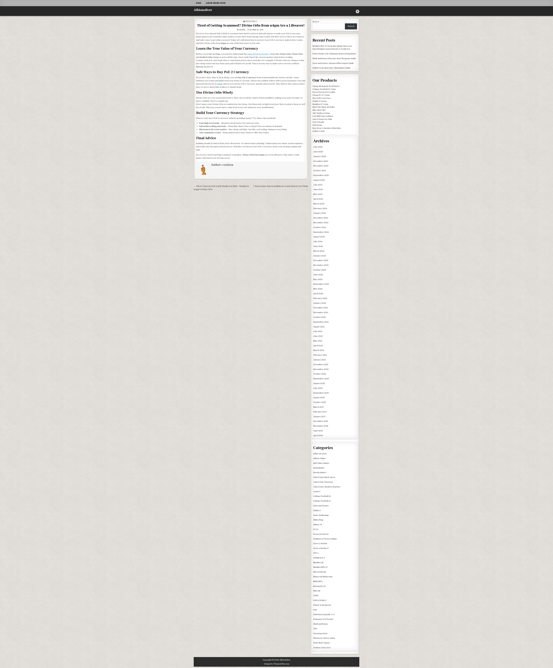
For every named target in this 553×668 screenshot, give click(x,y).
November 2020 (321, 369)
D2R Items (317, 125)
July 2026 (317, 147)
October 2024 (319, 227)
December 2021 (320, 308)
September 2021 (321, 322)
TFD (315, 629)
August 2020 (319, 383)
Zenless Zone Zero (322, 648)
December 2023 (320, 260)
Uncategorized (320, 633)
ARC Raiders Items (321, 113)
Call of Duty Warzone (323, 482)
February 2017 (320, 412)
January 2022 (319, 303)
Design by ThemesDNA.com (276, 664)
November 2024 (320, 223)
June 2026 (318, 152)
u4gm (219, 84)
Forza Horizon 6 (320, 534)
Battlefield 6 (318, 468)
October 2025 (319, 170)
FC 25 (315, 529)
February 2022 (320, 298)
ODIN (315, 595)
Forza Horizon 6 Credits (324, 92)
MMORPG (317, 581)
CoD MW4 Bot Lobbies (323, 116)
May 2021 (317, 341)
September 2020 (321, 379)
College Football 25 (322, 496)
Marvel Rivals (319, 572)
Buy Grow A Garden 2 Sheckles (327, 128)
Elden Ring (318, 520)
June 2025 (318, 189)
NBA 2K (316, 591)
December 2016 (320, 421)
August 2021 (319, 327)
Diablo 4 (317, 510)
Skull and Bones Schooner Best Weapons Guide (334, 58)
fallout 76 (317, 524)
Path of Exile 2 (251, 21)
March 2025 (318, 204)
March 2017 (318, 407)
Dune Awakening (321, 515)
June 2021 (318, 336)
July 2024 (317, 241)
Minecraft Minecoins (323, 577)
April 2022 (318, 293)
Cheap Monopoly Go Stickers (326, 86)
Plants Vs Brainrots (322, 605)
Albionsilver (203, 10)
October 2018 (319, 402)
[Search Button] (357, 11)
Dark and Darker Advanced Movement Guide (333, 63)
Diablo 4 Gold (318, 131)
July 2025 (317, 185)
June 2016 (318, 431)
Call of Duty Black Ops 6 (324, 477)
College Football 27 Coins (324, 89)
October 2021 (319, 317)
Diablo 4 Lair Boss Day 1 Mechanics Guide (331, 68)
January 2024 (319, 256)
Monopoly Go (319, 586)
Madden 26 (318, 562)
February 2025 (320, 208)
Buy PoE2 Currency (322, 98)
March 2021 (318, 350)
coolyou (242, 30)
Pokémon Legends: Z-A (324, 614)
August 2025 (319, 180)
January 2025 (319, 213)
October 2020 (319, 374)
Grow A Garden (320, 543)
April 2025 (318, 199)
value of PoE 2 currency (258, 54)
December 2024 (320, 218)
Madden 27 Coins (320, 104)
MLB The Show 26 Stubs (324, 107)
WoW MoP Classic (321, 643)
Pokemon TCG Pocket (323, 619)
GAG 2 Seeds (318, 122)
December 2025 (320, 161)
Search (316, 22)
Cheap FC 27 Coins (321, 95)
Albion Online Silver (216, 3)
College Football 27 (322, 501)
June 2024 (318, 246)
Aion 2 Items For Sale (322, 119)
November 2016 (320, 426)
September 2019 (321, 393)
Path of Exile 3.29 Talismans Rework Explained (334, 54)
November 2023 (320, 265)
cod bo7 (316, 491)
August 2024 (319, 237)
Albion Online (319, 458)
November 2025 (320, 166)
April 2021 (318, 346)
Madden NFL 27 (320, 567)
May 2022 (317, 289)
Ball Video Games (321, 463)
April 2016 (318, 435)
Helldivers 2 (319, 558)
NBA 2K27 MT (319, 110)
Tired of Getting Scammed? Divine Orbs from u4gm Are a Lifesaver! (251, 25)
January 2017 (319, 416)
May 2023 (317, 279)
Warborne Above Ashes (324, 638)
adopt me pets (319, 454)
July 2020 (318, 388)
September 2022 (321, 284)
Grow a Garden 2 (320, 548)
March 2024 (318, 251)
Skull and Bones (320, 624)
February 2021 (320, 355)
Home (198, 3)
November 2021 (320, 312)
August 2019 (319, 397)
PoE (315, 610)
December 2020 (320, 364)
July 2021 (317, 331)
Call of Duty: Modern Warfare (326, 487)
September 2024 (321, 232)
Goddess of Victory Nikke (325, 539)
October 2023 (319, 270)
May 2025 (317, 194)
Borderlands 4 (319, 472)
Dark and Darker (321, 506)
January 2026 (319, 156)
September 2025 (321, 175)
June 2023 (318, 275)
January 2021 (319, 360)
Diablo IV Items (320, 101)
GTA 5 (316, 553)
